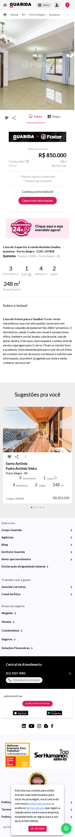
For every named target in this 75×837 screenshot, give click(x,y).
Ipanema (54, 14)
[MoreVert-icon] (25, 456)
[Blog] (71, 545)
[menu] (5, 5)
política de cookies (40, 803)
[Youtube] (31, 726)
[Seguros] (15, 639)
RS (23, 14)
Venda (14, 14)
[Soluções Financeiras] (32, 648)
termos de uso (35, 808)
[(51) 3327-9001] (70, 673)
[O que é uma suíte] (27, 161)
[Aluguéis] (15, 613)
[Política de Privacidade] (71, 802)
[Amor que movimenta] (71, 559)
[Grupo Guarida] (71, 530)
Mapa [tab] (56, 116)
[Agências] (71, 537)
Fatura (46, 5)
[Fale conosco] (66, 828)
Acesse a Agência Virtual (37, 703)
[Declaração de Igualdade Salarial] (47, 567)
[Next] (69, 64)
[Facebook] (52, 726)
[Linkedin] (23, 726)
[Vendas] (13, 622)
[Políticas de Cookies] (71, 817)
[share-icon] (13, 118)
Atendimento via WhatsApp (26, 680)
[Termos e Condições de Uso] (71, 810)
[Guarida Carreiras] (71, 587)
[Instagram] (39, 726)
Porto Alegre (37, 14)
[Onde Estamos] (67, 5)
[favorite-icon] (6, 118)
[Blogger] (46, 726)
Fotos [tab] (38, 116)
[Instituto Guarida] (71, 552)
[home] (20, 5)
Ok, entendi (37, 828)
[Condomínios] (21, 631)
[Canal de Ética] (71, 594)
